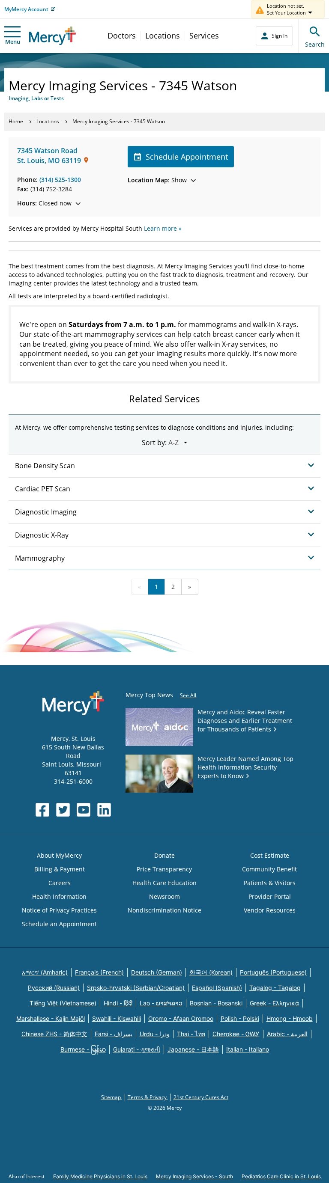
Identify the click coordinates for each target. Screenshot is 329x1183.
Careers (59, 883)
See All (188, 695)
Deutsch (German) (156, 972)
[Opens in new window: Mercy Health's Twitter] (63, 810)
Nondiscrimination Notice (164, 910)
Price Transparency (164, 869)
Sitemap (111, 1097)
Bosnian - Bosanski (216, 1003)
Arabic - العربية (287, 1033)
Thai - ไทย (191, 1033)
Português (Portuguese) (273, 972)
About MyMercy (59, 855)
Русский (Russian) (54, 987)
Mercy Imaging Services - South (194, 1176)
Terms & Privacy (148, 1097)
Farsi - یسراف (113, 1033)
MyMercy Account (26, 9)
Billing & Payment (59, 869)
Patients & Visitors (270, 883)
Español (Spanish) (217, 987)
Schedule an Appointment (59, 924)
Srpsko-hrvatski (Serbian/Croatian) (136, 987)
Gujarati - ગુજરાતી (136, 1049)
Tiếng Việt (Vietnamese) (63, 1003)
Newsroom (164, 896)
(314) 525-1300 (60, 179)
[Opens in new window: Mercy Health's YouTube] (83, 810)
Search (315, 44)
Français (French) (99, 972)
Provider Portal (269, 896)
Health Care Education (164, 883)
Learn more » (163, 228)
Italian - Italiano (247, 1049)
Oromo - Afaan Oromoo (180, 1018)
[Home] (52, 36)
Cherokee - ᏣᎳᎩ (236, 1033)
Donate (164, 855)
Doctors (122, 35)
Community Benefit (269, 869)
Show (157, 180)
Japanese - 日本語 (193, 1049)
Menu (12, 41)
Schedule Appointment (187, 157)
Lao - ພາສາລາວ (161, 1003)
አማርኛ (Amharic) (45, 972)
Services (204, 35)
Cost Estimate (269, 855)
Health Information (59, 896)
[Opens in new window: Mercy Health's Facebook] (42, 810)
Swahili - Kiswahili (116, 1018)
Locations (162, 35)
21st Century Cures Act (200, 1097)
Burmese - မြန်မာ (83, 1049)
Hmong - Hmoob (289, 1018)
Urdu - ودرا (155, 1033)
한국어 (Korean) (211, 972)
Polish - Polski (240, 1018)
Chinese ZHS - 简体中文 (54, 1033)
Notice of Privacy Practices (59, 910)
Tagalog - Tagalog (275, 987)
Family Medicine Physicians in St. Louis (100, 1176)
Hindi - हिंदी (118, 1003)
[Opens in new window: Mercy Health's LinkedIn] (104, 810)
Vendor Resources (270, 910)
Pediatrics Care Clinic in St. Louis (281, 1176)
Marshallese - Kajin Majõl (50, 1018)
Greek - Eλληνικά (274, 1003)
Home (16, 121)
